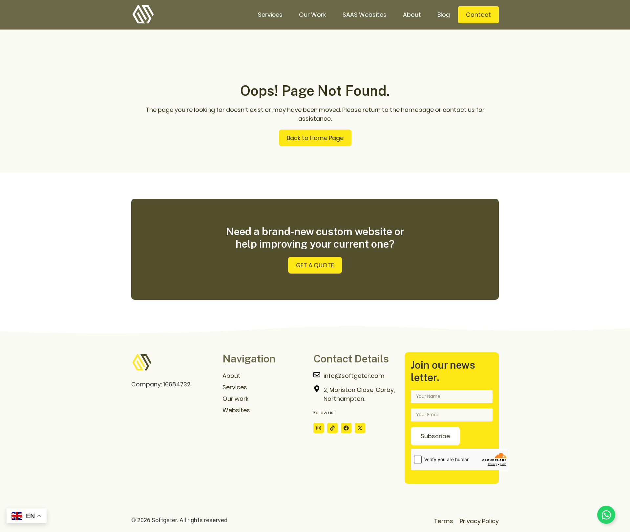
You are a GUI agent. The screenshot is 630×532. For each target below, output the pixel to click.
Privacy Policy (479, 521)
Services (270, 14)
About (412, 14)
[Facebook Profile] (346, 428)
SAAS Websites (365, 14)
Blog (443, 14)
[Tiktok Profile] (332, 428)
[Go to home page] (141, 362)
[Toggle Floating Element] (606, 515)
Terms (443, 521)
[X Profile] (360, 428)
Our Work (312, 14)
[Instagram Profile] (318, 428)
